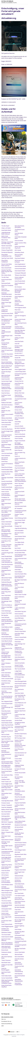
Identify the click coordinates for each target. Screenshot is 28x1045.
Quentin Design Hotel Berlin (7, 432)
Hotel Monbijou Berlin (7, 884)
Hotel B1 (17, 424)
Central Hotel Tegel (6, 381)
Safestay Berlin (5, 816)
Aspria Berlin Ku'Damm (7, 839)
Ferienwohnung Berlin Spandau (20, 374)
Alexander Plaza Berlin (19, 786)
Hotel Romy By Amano (5, 407)
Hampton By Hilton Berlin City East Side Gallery (6, 271)
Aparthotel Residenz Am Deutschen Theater (20, 846)
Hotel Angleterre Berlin (19, 297)
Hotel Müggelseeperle (7, 926)
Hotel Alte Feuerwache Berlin (20, 790)
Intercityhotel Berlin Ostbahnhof (6, 905)
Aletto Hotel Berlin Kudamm (19, 462)
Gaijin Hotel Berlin (6, 824)
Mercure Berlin (5, 734)
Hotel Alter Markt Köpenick (19, 634)
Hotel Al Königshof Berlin (20, 496)
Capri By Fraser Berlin (7, 258)
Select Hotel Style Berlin (6, 303)
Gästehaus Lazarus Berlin (20, 660)
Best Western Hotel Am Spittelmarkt (6, 320)
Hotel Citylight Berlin (6, 784)
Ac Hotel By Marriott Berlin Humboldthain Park (6, 697)
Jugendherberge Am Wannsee (20, 431)
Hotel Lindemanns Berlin (19, 597)
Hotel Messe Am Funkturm (19, 384)
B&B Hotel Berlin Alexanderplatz (5, 376)
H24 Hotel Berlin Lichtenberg (5, 567)
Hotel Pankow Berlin (6, 924)
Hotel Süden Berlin (6, 976)
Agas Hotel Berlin (6, 739)
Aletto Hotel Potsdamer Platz (5, 236)
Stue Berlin (4, 777)
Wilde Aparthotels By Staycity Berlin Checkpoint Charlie (7, 981)
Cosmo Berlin (18, 758)
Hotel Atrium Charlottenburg (19, 566)
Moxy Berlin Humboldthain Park (6, 255)
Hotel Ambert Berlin (20, 520)
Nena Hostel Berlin (6, 268)
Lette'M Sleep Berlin (20, 371)
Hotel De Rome (5, 393)
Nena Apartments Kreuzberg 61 (6, 507)
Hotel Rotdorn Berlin (6, 723)
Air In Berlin (18, 679)
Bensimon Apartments (21, 733)
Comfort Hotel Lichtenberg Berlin (19, 327)
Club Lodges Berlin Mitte (6, 917)
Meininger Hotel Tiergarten (5, 842)
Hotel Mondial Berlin (6, 556)
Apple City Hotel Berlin (7, 725)
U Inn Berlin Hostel (19, 895)
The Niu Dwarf (5, 226)
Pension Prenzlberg (20, 718)
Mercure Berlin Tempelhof (19, 255)
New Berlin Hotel (5, 962)
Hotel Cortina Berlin (20, 434)
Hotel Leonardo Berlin (7, 678)
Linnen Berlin (4, 911)
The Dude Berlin (5, 748)
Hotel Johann (4, 830)
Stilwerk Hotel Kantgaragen (5, 652)
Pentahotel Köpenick (7, 252)
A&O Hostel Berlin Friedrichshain (6, 299)
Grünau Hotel (18, 410)
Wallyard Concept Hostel (6, 758)
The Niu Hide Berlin (6, 296)
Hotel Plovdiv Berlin (20, 281)
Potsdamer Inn (5, 497)
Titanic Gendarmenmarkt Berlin (6, 332)
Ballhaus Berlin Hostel (7, 809)
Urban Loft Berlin (6, 228)
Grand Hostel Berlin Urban (6, 280)
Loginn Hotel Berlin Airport (20, 608)
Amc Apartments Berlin (19, 690)
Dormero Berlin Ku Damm (19, 799)
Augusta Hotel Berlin (20, 803)
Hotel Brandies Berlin (7, 469)
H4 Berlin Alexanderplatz (5, 887)
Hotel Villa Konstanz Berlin (20, 813)
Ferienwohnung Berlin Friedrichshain (20, 511)
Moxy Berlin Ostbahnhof (4, 261)
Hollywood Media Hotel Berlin (19, 766)
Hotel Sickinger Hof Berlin (20, 644)
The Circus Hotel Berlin (19, 587)
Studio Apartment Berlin (19, 539)
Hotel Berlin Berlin (6, 230)
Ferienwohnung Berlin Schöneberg (20, 624)
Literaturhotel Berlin (6, 689)
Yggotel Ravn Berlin (6, 369)
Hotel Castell (4, 550)
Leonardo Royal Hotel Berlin (7, 553)
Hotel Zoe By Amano (6, 429)
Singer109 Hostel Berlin (5, 500)
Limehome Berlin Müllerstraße (19, 378)
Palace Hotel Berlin (6, 895)
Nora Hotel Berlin (19, 956)
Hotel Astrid (4, 954)
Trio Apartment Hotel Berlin (20, 399)
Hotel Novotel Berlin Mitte (6, 526)
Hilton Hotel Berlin (6, 524)
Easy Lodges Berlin (6, 558)
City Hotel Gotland (19, 258)
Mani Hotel (17, 310)
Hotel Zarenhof (19, 466)
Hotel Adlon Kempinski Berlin (20, 237)
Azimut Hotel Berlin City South (20, 247)
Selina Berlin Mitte (6, 422)
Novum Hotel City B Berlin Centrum (6, 366)
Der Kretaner (18, 287)
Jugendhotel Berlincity (21, 528)
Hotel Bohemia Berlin (20, 266)
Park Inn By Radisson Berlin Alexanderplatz (7, 943)
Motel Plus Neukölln (20, 797)
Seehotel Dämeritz (20, 917)
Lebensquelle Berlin (20, 436)
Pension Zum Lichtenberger (18, 651)
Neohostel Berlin (5, 283)
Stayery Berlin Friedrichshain (5, 629)
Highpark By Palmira (6, 865)
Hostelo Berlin (18, 720)
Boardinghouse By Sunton (19, 699)
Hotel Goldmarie (5, 455)
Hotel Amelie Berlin (6, 636)
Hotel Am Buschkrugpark (5, 969)
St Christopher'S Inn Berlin (20, 621)
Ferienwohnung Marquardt (19, 705)
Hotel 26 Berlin (5, 617)
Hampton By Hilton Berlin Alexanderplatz (7, 620)
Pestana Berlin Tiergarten (5, 343)
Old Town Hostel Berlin (19, 533)
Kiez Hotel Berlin (19, 893)
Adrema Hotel (18, 878)
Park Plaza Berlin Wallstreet (5, 897)
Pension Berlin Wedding (18, 346)
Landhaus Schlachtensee (19, 628)
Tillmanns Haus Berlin (20, 275)
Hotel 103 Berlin (19, 240)
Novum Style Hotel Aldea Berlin (20, 920)
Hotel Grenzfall (5, 379)
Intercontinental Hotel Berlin (20, 559)
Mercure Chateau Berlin (19, 470)
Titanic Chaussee (6, 960)
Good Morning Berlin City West (6, 484)
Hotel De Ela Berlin (20, 905)
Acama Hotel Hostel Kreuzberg (20, 320)
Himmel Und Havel (6, 855)
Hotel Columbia (19, 438)
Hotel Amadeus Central (19, 830)
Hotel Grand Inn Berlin (7, 937)
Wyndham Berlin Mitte (20, 854)
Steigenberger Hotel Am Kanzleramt (6, 357)
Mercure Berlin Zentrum (19, 503)
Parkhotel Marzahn (6, 582)
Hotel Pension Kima (6, 892)
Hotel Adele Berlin (19, 884)
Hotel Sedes (18, 929)
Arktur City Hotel (19, 483)
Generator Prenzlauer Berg (7, 731)
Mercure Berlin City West (20, 453)
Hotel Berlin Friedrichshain (18, 983)
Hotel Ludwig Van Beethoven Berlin (19, 447)
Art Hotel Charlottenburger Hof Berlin (7, 707)
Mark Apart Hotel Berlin (5, 836)
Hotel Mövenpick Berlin (19, 749)
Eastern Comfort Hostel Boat (19, 741)
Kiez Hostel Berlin (6, 812)
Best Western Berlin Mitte (6, 316)
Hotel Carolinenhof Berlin (20, 284)
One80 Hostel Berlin (6, 487)
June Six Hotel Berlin (6, 453)
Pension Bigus (18, 736)
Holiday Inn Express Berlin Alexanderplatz (20, 480)
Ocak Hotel (18, 909)
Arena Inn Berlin (19, 426)
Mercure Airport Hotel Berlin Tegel (7, 741)
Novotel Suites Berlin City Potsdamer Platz (7, 762)
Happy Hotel (18, 761)
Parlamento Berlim (6, 952)
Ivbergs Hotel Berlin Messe (20, 809)
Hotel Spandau (19, 973)
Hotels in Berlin (7, 1)
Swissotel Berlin (19, 876)
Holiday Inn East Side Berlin (6, 965)
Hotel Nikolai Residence (4, 797)
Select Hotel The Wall (20, 594)
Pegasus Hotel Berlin (20, 870)
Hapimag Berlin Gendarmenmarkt (19, 407)
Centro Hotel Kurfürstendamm (5, 914)
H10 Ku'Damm (5, 875)
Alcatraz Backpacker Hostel (20, 686)
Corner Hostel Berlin (6, 978)
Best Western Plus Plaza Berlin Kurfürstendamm (6, 535)
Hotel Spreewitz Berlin (19, 912)
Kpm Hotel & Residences (4, 458)
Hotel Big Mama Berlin (7, 801)
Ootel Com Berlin (19, 639)
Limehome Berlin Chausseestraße (19, 387)
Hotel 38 (17, 343)
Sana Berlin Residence (18, 839)
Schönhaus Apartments (18, 880)
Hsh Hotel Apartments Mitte (20, 323)
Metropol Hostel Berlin (5, 340)
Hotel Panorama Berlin (5, 683)
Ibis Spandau (4, 615)
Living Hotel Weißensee (4, 310)
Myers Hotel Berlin (6, 667)
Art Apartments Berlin (20, 550)
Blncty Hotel (18, 391)
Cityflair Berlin (18, 485)
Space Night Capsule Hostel (6, 846)
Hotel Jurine (18, 655)
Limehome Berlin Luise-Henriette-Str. (6, 561)
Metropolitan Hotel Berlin (6, 794)
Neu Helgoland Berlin (6, 701)
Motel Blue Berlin (5, 711)
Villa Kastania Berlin (20, 360)
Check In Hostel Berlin (20, 637)
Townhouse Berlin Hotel (19, 492)
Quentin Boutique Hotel (6, 372)
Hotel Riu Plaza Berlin (7, 354)
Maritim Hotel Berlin (6, 246)
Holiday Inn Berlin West (19, 338)
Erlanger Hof (18, 526)
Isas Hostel (18, 548)
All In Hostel (18, 250)
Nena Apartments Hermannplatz (6, 819)
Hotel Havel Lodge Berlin (20, 523)
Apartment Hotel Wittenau (5, 939)
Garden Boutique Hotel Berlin (19, 833)
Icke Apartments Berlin (19, 312)
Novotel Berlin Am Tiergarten (6, 713)
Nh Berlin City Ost (6, 737)
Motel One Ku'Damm (6, 467)
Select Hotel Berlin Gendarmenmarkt (6, 327)
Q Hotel (17, 775)
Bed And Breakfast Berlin (20, 976)
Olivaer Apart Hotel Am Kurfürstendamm (20, 499)
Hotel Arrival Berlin (20, 663)
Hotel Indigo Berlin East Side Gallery (6, 858)
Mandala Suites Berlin (7, 686)
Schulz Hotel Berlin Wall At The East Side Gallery (7, 644)
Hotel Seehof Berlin (20, 271)
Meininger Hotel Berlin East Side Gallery (7, 242)
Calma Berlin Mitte (6, 548)
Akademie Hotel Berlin (20, 825)
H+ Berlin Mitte (18, 416)
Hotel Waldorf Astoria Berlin (7, 518)
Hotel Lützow (5, 491)
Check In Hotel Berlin (20, 631)
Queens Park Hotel (6, 613)
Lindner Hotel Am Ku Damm (20, 459)
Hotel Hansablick (19, 530)
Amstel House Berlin (20, 772)
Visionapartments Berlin (6, 571)
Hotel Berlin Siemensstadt (18, 963)
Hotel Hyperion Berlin (20, 307)
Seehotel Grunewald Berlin (20, 604)
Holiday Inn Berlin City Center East (7, 727)
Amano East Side (5, 248)
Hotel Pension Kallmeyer (5, 878)
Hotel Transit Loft (6, 781)
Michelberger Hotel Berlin (6, 602)
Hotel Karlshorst (5, 438)
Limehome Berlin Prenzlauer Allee (5, 827)
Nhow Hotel (4, 240)
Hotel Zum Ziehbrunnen (18, 300)
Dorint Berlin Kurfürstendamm (19, 562)
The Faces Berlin (5, 934)
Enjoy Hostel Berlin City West (6, 986)
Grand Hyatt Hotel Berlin (19, 872)
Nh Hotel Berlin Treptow (19, 777)
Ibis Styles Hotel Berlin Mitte (21, 580)
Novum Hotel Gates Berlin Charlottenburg (7, 362)
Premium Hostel (5, 803)
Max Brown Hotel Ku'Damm (19, 261)
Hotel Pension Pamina (20, 842)
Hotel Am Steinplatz (6, 807)
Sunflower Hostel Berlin (6, 396)
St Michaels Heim (19, 677)
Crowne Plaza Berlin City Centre (6, 441)
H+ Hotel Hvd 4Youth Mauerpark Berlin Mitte (20, 860)
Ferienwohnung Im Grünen (20, 366)
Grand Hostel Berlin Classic (6, 772)
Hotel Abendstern (19, 657)
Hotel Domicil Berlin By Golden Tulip (6, 435)
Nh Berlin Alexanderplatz (5, 751)
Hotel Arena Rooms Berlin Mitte (20, 902)
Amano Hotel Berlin (6, 522)
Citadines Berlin (5, 779)
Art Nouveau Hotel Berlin (6, 921)
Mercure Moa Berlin (6, 769)
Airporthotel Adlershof (4, 717)
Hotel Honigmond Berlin (19, 755)
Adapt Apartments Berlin (6, 669)
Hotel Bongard (18, 923)
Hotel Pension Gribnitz (18, 866)
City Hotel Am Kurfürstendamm (19, 395)
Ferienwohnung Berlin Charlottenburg (7, 852)
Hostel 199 (17, 357)
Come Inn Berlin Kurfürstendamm (5, 881)
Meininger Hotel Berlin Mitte (7, 478)
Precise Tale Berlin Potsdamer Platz (6, 545)
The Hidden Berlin (19, 542)
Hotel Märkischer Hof (20, 703)
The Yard (17, 763)
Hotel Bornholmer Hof (20, 753)
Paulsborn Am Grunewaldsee (5, 929)
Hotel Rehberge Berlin (20, 518)
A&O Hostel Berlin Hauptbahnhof (6, 515)
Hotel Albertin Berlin (6, 641)
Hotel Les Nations (19, 355)
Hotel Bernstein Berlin (20, 506)
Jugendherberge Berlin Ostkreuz (5, 233)
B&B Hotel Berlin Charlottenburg (5, 384)
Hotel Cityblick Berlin (20, 369)
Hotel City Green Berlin (5, 474)
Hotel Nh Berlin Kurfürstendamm (5, 494)
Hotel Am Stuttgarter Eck (20, 316)
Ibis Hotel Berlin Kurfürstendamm (19, 886)
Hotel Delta (18, 335)
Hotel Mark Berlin (19, 864)
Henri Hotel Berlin (6, 595)
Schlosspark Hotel (19, 935)
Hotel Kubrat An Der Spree (6, 649)
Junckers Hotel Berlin (20, 616)
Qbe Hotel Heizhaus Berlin (6, 957)
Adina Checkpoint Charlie (19, 418)
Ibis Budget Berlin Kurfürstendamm (6, 766)
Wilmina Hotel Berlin (6, 418)
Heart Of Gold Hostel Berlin (7, 351)
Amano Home (5, 873)
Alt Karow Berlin (19, 827)
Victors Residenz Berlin (5, 663)
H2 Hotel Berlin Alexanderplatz (5, 598)
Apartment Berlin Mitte (5, 972)
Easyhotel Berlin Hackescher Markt (6, 387)
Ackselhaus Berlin (19, 252)
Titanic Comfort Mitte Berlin (20, 243)
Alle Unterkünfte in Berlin (7, 1017)
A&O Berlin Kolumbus (6, 405)
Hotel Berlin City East (20, 611)
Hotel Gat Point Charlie (5, 323)
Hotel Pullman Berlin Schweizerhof (20, 822)
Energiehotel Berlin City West (20, 723)
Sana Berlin (18, 294)
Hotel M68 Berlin (19, 618)
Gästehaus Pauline (6, 932)
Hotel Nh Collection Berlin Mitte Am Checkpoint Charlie (20, 332)
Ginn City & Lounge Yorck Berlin (6, 511)
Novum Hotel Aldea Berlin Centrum (6, 264)
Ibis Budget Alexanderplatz (19, 443)
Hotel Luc (17, 456)
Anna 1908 (4, 427)
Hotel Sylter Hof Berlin (19, 545)
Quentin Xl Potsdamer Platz (7, 464)
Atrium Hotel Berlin (20, 952)
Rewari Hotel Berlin (6, 720)
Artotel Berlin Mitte (20, 552)
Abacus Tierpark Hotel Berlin (7, 833)
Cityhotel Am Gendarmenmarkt (19, 648)
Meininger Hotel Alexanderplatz (19, 350)
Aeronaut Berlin (5, 814)
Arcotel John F (19, 353)
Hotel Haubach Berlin (20, 536)
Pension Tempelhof (6, 805)
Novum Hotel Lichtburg (18, 601)
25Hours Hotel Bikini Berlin (6, 607)
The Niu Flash (5, 277)
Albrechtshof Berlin (6, 578)
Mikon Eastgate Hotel (7, 890)
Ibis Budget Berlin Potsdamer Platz (6, 656)
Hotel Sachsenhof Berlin (6, 755)
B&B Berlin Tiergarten (7, 822)
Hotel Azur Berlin (19, 693)
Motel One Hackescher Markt (6, 347)
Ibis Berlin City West (20, 428)
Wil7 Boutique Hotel (20, 738)
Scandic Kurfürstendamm (19, 304)
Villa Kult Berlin (18, 954)
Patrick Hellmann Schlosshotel (19, 278)
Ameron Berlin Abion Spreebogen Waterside (20, 290)
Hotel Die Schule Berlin (19, 959)
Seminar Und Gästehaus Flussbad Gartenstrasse (20, 745)
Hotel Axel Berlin (19, 341)
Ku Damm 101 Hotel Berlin (20, 769)
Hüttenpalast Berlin (6, 909)
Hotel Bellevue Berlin (7, 627)
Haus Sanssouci (5, 391)
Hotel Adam (18, 569)
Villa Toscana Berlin (20, 669)
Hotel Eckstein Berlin (6, 703)
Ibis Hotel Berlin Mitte (7, 775)
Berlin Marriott (18, 450)
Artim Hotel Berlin (6, 672)
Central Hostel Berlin (20, 268)
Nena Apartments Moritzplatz (19, 226)
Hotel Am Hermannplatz (5, 633)
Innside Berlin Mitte (6, 903)
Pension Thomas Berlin (19, 515)
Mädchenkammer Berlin (19, 488)
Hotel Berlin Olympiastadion (19, 980)
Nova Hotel (18, 856)
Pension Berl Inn (19, 381)
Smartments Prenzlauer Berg (19, 938)
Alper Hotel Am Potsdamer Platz (5, 675)
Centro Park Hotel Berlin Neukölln (19, 474)
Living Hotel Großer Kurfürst (6, 399)
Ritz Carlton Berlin (6, 275)
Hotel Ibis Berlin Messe (19, 234)
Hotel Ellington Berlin (20, 850)
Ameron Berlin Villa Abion (6, 450)
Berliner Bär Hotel (19, 393)
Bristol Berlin (4, 950)
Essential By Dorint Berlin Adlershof (20, 576)
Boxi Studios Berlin (20, 708)
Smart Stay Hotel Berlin (6, 592)
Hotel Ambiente (19, 837)
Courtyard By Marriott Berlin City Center (7, 786)
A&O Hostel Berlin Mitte (6, 306)
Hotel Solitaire (18, 572)
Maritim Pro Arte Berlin (5, 411)
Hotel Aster (18, 641)
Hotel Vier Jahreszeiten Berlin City (6, 692)
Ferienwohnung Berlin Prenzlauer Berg (20, 727)
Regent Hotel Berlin (20, 441)
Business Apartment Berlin (20, 711)
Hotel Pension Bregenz (18, 403)
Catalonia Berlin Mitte (7, 472)
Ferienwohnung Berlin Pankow (20, 941)
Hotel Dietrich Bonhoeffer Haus (19, 898)
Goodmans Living (6, 681)
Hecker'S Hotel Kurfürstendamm (19, 665)
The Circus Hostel (6, 901)
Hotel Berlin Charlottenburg (19, 970)
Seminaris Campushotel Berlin (6, 293)
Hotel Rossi (4, 461)
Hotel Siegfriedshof (20, 264)
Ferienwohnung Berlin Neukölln (20, 945)
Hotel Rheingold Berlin (20, 681)
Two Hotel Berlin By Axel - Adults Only (20, 696)
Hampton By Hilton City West (20, 932)
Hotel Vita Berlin (5, 870)
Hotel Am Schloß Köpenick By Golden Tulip (20, 817)
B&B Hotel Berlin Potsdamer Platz (5, 530)
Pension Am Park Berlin (19, 966)
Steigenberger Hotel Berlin (6, 336)
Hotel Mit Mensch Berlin (19, 584)
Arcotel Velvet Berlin (6, 639)
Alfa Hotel (17, 852)
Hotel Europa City (6, 489)
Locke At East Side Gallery (20, 715)
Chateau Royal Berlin (7, 250)
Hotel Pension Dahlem (20, 683)
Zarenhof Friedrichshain (18, 794)
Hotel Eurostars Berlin (7, 313)
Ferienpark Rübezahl (20, 273)
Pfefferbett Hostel (6, 539)
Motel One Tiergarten (7, 420)
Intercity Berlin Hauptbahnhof (18, 591)
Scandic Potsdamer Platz (6, 660)
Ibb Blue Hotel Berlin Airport (20, 949)
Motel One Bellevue (6, 605)
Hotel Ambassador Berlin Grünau (6, 867)
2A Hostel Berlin (5, 580)
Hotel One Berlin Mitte (20, 574)
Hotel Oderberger (6, 611)
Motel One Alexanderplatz (5, 289)
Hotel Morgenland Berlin (6, 624)
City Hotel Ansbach (20, 468)
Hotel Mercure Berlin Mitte (6, 790)
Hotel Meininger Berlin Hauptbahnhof (20, 555)
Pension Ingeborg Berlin (19, 926)
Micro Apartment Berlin (19, 730)
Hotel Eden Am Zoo (6, 849)
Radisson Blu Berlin (6, 402)
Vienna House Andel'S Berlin (7, 415)
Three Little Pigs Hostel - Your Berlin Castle (20, 782)
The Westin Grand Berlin (19, 230)
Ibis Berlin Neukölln (20, 907)
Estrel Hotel (4, 360)
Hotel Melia (18, 421)
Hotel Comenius (19, 613)
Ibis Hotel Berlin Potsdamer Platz (19, 412)
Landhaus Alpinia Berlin (19, 805)
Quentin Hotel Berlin (6, 481)
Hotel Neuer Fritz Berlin (6, 541)
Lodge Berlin (18, 671)
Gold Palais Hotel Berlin (5, 574)
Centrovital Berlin (6, 424)
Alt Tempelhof (18, 508)
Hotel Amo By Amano (7, 564)
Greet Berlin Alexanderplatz (5, 588)
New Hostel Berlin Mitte (6, 504)
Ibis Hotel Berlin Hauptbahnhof (5, 745)
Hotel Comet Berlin (20, 477)
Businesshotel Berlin (20, 915)
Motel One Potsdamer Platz (7, 286)
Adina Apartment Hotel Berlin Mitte (6, 947)
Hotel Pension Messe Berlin (20, 890)
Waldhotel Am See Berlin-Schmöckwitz (6, 585)
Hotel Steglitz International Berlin (20, 674)
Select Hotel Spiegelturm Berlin (19, 362)
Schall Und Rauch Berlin (6, 861)
